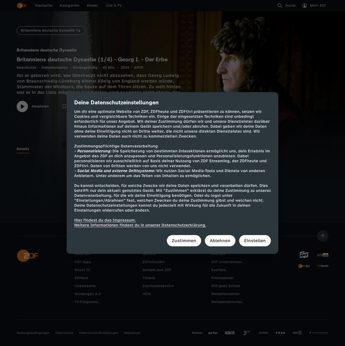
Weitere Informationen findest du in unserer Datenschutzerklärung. (140, 225)
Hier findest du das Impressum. (105, 220)
